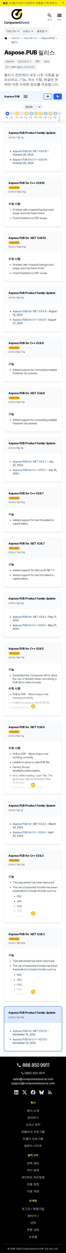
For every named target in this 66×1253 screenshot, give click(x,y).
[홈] (6, 38)
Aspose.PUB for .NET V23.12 (30, 1030)
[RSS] (50, 1092)
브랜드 (26, 31)
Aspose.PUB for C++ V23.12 (29, 1039)
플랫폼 (40, 31)
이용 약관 (33, 1191)
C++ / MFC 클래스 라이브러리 (20, 67)
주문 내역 (33, 1229)
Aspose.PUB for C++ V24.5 (29, 625)
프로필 (33, 1236)
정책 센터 (33, 1163)
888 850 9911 (35, 1065)
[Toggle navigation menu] (25, 96)
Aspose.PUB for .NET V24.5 (29, 616)
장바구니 (33, 1215)
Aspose (9, 61)
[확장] (33, 706)
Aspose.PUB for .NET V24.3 (29, 823)
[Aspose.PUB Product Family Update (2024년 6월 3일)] (31, 113)
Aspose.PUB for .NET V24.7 (29, 461)
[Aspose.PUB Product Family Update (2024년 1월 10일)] (7, 113)
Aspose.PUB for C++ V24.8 (29, 319)
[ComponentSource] (17, 16)
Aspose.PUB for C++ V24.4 (29, 832)
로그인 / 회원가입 (33, 1208)
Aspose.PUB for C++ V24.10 (30, 159)
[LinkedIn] (16, 1092)
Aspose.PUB (48, 38)
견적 (33, 1222)
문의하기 (33, 1117)
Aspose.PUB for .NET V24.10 (30, 151)
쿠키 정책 (33, 1170)
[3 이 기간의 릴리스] (41, 113)
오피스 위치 (33, 1124)
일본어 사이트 (33, 1145)
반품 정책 (33, 1184)
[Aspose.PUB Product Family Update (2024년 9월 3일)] (46, 113)
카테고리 (11, 31)
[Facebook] (33, 1092)
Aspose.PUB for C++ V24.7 (29, 469)
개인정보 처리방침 (33, 1177)
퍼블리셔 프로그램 (33, 1131)
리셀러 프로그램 (33, 1138)
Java (46, 61)
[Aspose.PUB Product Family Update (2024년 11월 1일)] (55, 113)
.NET (37, 61)
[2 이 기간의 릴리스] (50, 113)
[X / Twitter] (24, 1092)
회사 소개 (33, 1110)
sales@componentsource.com (33, 1079)
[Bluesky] (41, 1092)
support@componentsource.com (33, 1083)
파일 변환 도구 (30, 38)
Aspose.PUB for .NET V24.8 (29, 311)
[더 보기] (63, 2)
